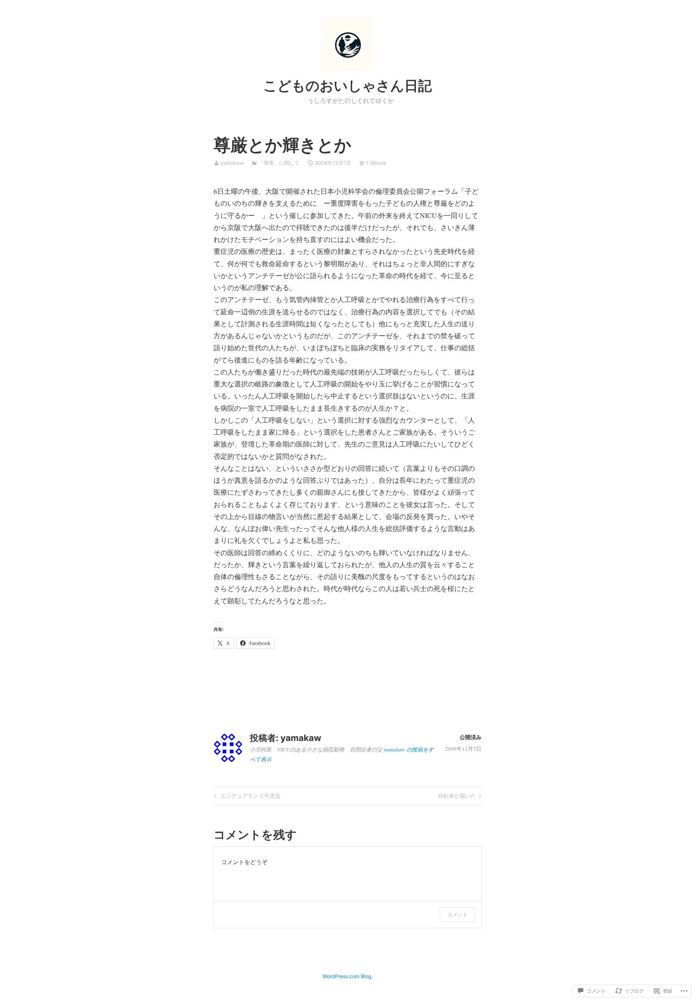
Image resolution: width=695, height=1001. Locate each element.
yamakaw (232, 163)
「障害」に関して (279, 163)
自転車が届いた (457, 797)
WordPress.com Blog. (348, 976)
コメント (457, 914)
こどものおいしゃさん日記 (347, 85)
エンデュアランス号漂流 (246, 797)
